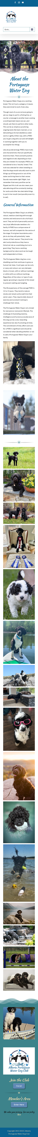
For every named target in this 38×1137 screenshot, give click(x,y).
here (19, 1114)
